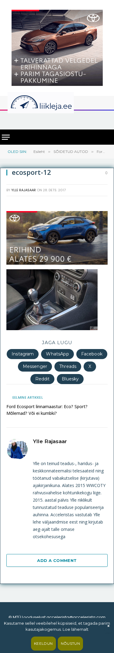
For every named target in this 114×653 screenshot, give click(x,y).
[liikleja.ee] (53, 102)
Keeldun (43, 643)
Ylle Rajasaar (23, 190)
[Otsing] (105, 119)
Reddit (42, 379)
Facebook (91, 354)
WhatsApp (57, 354)
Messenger (35, 366)
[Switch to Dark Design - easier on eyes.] (106, 102)
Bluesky (70, 379)
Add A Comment (57, 560)
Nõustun (70, 643)
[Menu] (6, 137)
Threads (67, 366)
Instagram (23, 354)
